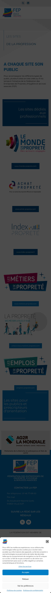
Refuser (25, 579)
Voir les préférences (25, 586)
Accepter (25, 572)
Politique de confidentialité (33, 590)
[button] (47, 541)
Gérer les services (25, 566)
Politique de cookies (14, 590)
